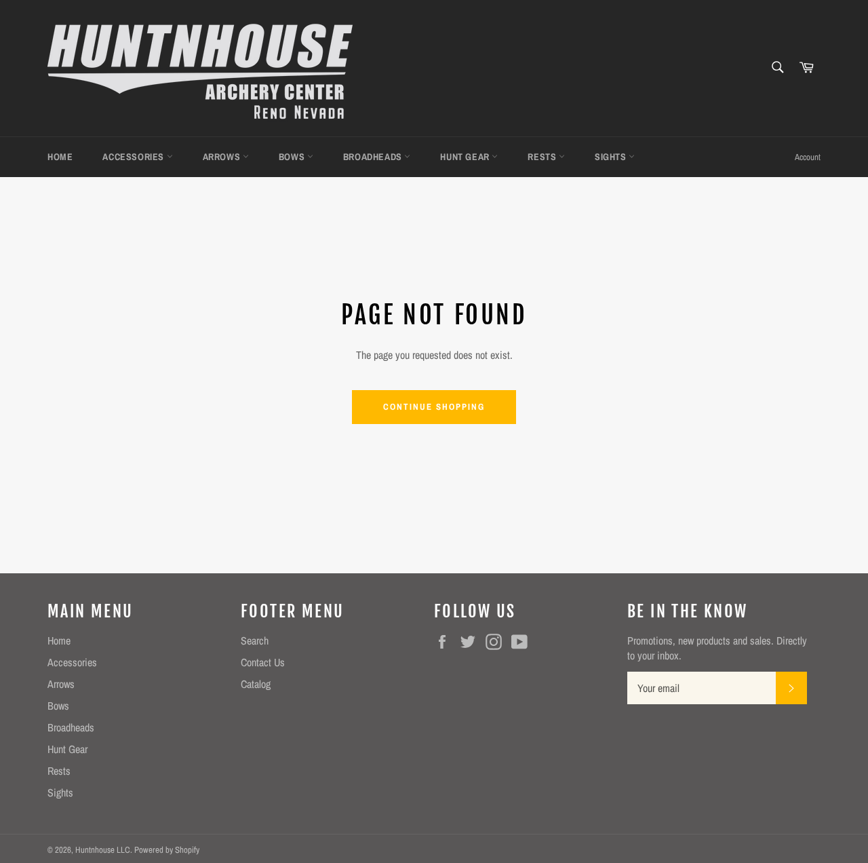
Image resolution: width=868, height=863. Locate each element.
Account (808, 157)
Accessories (134, 157)
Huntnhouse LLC (102, 850)
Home (60, 157)
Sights (612, 157)
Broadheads (374, 157)
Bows (293, 157)
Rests (543, 157)
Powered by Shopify (166, 850)
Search (255, 640)
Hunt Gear (466, 157)
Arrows (223, 157)
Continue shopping (433, 407)
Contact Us (263, 662)
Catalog (256, 683)
